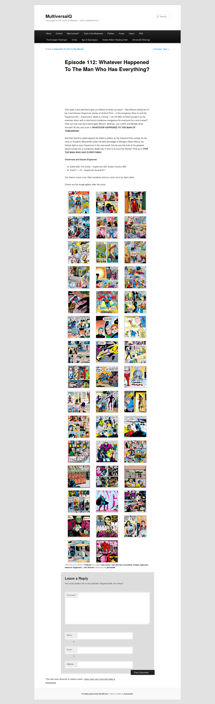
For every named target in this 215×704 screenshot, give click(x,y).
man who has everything (121, 564)
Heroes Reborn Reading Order (115, 39)
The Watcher (78, 49)
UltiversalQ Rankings (141, 39)
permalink (111, 567)
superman (144, 564)
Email (71, 650)
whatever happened (73, 567)
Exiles (74, 39)
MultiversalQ (58, 16)
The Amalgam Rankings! (56, 39)
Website (70, 664)
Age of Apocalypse (90, 39)
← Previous (157, 49)
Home (48, 33)
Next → (166, 49)
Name (71, 636)
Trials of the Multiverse (93, 33)
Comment (71, 595)
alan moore (106, 564)
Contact (59, 33)
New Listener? (73, 33)
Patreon (111, 33)
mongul (136, 564)
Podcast (87, 564)
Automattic (128, 693)
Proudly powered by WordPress (95, 693)
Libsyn (131, 33)
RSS (141, 33)
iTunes (121, 33)
